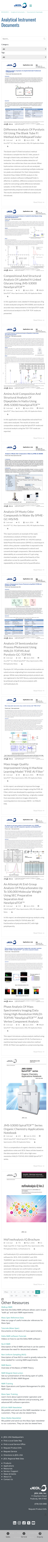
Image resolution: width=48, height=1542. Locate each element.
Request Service (10, 1451)
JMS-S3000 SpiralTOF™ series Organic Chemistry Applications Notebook (24, 1128)
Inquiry (40, 1537)
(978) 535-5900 (40, 1504)
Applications (9, 1466)
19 (16, 1296)
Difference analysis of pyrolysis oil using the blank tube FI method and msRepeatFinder (24, 133)
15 (33, 1292)
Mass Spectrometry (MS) (22, 143)
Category (4, 44)
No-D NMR (5, 1344)
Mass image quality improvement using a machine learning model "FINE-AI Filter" (24, 767)
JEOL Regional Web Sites (14, 1458)
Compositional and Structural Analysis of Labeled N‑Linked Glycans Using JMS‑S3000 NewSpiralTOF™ (22, 281)
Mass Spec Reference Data (12, 1317)
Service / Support (11, 1471)
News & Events (10, 1474)
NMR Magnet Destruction (12, 1373)
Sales (8, 1537)
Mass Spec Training (9, 1394)
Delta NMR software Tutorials (13, 1336)
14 (28, 1292)
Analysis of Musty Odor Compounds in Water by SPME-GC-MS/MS (24, 515)
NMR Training (7, 1383)
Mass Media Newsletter (11, 1418)
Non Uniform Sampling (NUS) (13, 1354)
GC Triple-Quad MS (21, 1246)
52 (30, 1296)
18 (11, 1296)
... (19, 1292)
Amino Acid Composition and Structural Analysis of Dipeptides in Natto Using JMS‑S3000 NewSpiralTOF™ (22, 399)
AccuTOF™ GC (8, 143)
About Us (7, 1476)
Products (7, 1463)
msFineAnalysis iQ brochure (22, 1239)
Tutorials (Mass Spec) (10, 1328)
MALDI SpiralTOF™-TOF (24, 1139)
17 (42, 1292)
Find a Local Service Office (14, 1444)
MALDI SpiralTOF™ (20, 661)
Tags (3, 52)
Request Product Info (13, 1448)
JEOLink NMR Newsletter (11, 1407)
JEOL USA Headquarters (14, 1437)
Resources (8, 1468)
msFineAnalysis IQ (24, 1249)
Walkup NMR (6, 1307)
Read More (37, 202)
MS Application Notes (37, 143)
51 (25, 1296)
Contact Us (8, 1479)
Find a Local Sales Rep (13, 1440)
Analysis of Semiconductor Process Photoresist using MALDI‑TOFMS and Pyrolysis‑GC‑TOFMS (21, 649)
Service (24, 1537)
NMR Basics (6, 1365)
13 (23, 1292)
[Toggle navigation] (31, 5)
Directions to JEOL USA (13, 1455)
